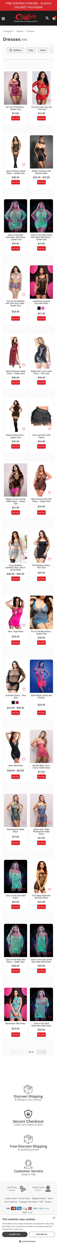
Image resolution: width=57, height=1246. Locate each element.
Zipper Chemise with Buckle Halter (41, 172)
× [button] (54, 1218)
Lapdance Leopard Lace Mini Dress (41, 302)
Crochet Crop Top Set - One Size (41, 108)
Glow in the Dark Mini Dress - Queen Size (15, 960)
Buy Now (15, 118)
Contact (48, 1202)
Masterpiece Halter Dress (15, 830)
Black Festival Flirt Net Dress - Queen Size (41, 500)
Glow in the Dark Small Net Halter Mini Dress (41, 960)
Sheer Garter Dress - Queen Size (15, 436)
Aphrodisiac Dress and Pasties (41, 696)
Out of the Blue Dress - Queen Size (41, 632)
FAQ (41, 1202)
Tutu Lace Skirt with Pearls (41, 436)
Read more (18, 1229)
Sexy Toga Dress (16, 631)
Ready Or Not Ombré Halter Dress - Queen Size (15, 501)
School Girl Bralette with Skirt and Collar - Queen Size (16, 303)
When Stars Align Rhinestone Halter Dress (41, 831)
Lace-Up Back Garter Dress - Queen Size (15, 172)
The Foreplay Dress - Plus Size (41, 566)
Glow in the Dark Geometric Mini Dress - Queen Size (16, 237)
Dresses (30, 31)
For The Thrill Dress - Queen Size (15, 108)
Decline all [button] (41, 1234)
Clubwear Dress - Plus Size (15, 696)
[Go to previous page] (18, 1052)
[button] (3, 19)
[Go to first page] (13, 1052)
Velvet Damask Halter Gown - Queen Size (16, 372)
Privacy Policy (24, 1198)
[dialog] (28, 1230)
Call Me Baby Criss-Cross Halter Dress (41, 766)
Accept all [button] (14, 1234)
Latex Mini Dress (15, 765)
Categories (8, 31)
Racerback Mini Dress (16, 1023)
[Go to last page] (44, 1052)
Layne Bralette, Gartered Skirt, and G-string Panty (15, 567)
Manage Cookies (39, 1198)
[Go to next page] (39, 1052)
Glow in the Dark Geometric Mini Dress (41, 1024)
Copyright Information (28, 1202)
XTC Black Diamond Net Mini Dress (41, 896)
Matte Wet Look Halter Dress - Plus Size (41, 372)
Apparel (19, 31)
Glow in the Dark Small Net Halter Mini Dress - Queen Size (41, 237)
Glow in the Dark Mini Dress (15, 896)
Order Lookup (11, 1198)
